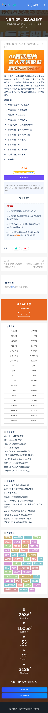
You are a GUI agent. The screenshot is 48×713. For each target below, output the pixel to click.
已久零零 (27, 563)
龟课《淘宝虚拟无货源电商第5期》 (19, 489)
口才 (14, 376)
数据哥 (17, 546)
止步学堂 (34, 550)
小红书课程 (14, 361)
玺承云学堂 (24, 568)
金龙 (7, 550)
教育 (34, 386)
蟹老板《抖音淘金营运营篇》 (16, 497)
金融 (14, 381)
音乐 (14, 400)
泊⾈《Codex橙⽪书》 (13, 440)
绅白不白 (34, 546)
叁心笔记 (27, 572)
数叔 (34, 559)
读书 (14, 366)
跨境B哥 (23, 590)
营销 (34, 371)
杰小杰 (8, 572)
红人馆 (26, 542)
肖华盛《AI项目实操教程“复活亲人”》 (13, 265)
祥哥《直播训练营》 (12, 448)
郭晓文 (17, 572)
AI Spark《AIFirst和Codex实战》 (17, 471)
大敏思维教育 (25, 576)
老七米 (8, 563)
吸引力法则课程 (10, 493)
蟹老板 (35, 568)
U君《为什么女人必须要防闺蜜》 (18, 459)
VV (40, 559)
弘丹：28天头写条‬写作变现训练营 (18, 501)
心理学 (14, 390)
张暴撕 (26, 581)
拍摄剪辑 (34, 361)
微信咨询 (25, 198)
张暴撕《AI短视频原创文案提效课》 (35, 265)
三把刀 (17, 563)
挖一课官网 (13, 709)
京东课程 (34, 346)
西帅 (27, 559)
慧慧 (25, 546)
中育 (37, 576)
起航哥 (8, 559)
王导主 (37, 585)
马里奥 (22, 555)
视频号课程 (14, 356)
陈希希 (15, 550)
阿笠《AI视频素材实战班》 (15, 444)
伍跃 (14, 568)
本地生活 (34, 405)
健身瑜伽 (14, 405)
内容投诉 (17, 235)
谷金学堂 (9, 581)
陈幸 (7, 555)
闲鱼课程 (34, 341)
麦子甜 (8, 537)
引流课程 (14, 336)
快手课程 (34, 331)
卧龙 (7, 568)
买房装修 (14, 386)
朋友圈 (34, 400)
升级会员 (25, 695)
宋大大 (28, 537)
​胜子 (32, 590)
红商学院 (18, 537)
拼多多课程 (14, 351)
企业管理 (14, 415)
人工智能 (37, 24)
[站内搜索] (28, 5)
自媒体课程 (34, 356)
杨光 (18, 581)
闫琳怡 (37, 537)
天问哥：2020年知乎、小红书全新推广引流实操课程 (23, 506)
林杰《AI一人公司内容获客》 (16, 463)
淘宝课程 (14, 346)
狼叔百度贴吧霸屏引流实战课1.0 (18, 515)
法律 (34, 376)
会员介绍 (25, 689)
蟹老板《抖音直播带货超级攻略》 (18, 522)
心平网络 (32, 555)
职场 (34, 395)
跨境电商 (34, 351)
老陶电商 (18, 559)
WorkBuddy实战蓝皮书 (14, 436)
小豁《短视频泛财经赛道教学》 (17, 452)
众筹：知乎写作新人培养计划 (16, 485)
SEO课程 (34, 336)
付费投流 (14, 341)
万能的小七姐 (11, 576)
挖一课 (14, 44)
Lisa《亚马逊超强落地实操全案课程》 (20, 511)
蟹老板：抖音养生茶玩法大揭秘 (17, 519)
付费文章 (34, 415)
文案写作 (34, 366)
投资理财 (34, 381)
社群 (14, 395)
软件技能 (34, 390)
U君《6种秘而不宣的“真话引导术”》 (19, 455)
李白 (34, 542)
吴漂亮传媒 (10, 585)
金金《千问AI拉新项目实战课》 (17, 467)
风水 (14, 371)
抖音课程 (14, 331)
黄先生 (8, 542)
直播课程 (14, 420)
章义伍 (28, 585)
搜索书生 (38, 563)
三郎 (14, 555)
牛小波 (8, 546)
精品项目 (34, 420)
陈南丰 (24, 550)
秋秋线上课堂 (11, 590)
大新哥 (17, 542)
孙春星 (35, 581)
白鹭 (20, 585)
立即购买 (25, 177)
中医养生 (14, 410)
